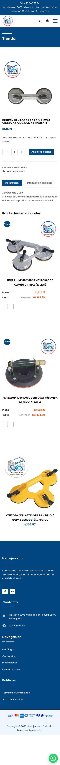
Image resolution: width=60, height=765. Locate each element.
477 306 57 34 (32, 3)
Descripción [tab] (12, 182)
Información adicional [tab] (39, 182)
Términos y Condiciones (16, 692)
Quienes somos (11, 669)
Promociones (9, 662)
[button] (53, 758)
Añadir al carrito (41, 152)
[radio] (5, 306)
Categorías (9, 656)
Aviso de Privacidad (13, 699)
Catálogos (8, 649)
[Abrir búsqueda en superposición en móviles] (40, 21)
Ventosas (20, 171)
